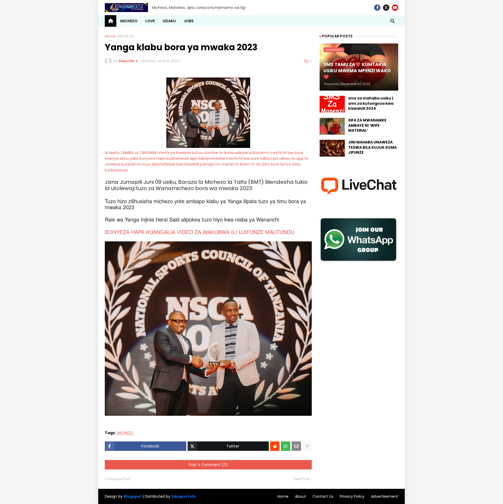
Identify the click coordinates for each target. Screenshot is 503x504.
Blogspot (133, 496)
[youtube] (395, 7)
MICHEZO (126, 36)
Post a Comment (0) (208, 464)
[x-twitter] (386, 7)
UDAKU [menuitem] (169, 21)
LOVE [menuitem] (150, 21)
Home (110, 36)
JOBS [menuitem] (189, 21)
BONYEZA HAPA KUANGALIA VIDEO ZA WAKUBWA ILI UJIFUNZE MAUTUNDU (199, 232)
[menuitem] (110, 21)
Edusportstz (183, 496)
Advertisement (384, 496)
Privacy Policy (352, 496)
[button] (392, 21)
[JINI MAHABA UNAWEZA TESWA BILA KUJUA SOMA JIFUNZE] (332, 148)
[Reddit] (275, 446)
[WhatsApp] (285, 446)
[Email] (296, 446)
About (300, 496)
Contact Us (323, 496)
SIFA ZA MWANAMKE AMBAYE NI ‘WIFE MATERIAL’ (367, 125)
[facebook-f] (377, 7)
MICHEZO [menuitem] (129, 21)
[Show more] (307, 446)
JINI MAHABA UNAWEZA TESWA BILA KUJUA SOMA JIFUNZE (372, 147)
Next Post (301, 479)
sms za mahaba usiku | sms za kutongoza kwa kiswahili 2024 (370, 103)
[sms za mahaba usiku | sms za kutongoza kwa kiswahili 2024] (332, 104)
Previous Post (118, 479)
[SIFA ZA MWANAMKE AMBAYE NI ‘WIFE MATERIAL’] (332, 126)
